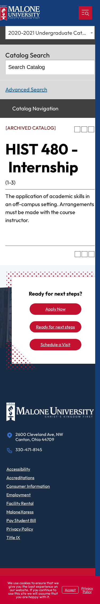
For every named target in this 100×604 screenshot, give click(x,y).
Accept (70, 590)
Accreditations (20, 477)
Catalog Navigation (35, 108)
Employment (18, 494)
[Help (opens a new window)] (91, 129)
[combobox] (50, 32)
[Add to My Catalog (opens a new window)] (77, 129)
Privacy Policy (19, 529)
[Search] (88, 67)
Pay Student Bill (21, 520)
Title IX (13, 537)
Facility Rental (20, 503)
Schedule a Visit (55, 344)
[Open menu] (85, 13)
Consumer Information (28, 486)
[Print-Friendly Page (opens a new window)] (84, 129)
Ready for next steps (55, 327)
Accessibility (18, 469)
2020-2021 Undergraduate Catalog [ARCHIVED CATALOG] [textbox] (51, 32)
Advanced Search (26, 89)
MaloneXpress (20, 511)
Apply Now (55, 309)
